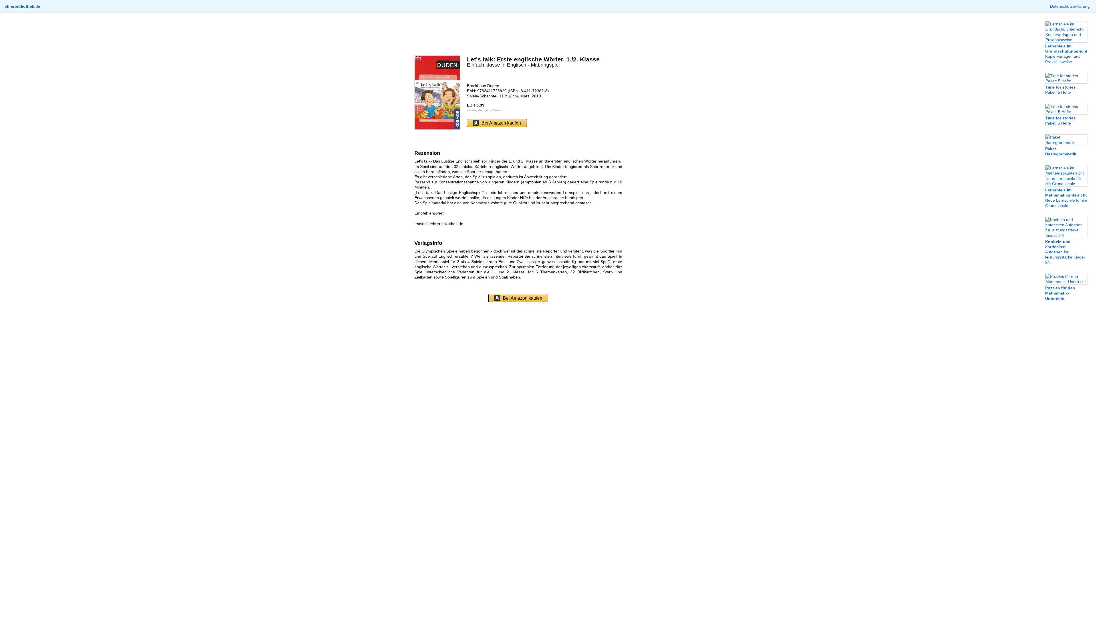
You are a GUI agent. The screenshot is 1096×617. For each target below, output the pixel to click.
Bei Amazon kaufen (501, 123)
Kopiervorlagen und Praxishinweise (1066, 54)
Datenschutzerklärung (1070, 6)
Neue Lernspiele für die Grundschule (1066, 198)
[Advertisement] (518, 34)
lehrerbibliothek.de (21, 6)
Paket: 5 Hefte (1060, 90)
